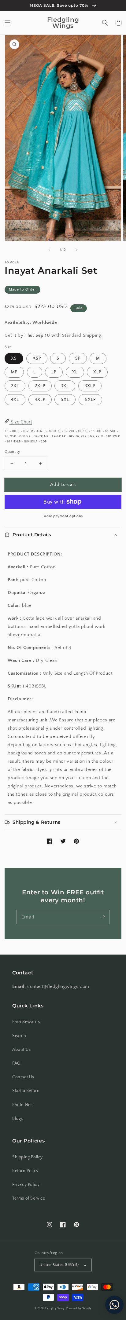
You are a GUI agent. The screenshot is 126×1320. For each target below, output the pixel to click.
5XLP (90, 399)
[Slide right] (76, 249)
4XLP (40, 399)
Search (19, 1035)
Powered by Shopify (78, 1308)
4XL (15, 399)
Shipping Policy (27, 1157)
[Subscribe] (102, 917)
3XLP (90, 385)
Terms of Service (28, 1198)
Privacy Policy (25, 1184)
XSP (37, 358)
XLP (97, 372)
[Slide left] (49, 249)
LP (53, 372)
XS (14, 358)
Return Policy (25, 1170)
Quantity (12, 451)
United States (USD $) (59, 1265)
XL (75, 372)
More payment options (63, 516)
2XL (15, 385)
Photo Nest (23, 1104)
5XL (65, 399)
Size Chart (20, 422)
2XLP (40, 385)
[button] (7, 22)
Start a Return (25, 1090)
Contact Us (23, 1077)
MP (14, 372)
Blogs (17, 1118)
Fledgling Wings (55, 1308)
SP (77, 358)
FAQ (16, 1063)
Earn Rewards (26, 1021)
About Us (21, 1049)
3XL (65, 385)
